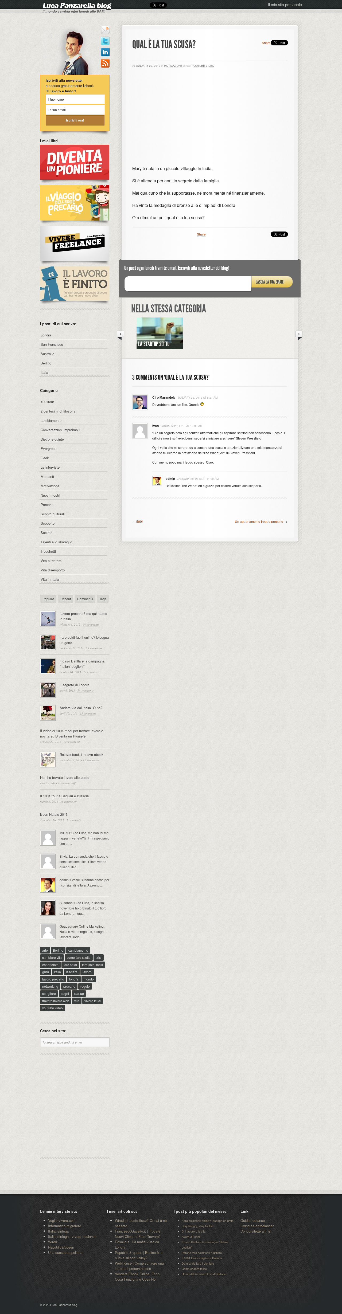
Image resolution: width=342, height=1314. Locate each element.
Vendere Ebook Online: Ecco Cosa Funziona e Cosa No (137, 1276)
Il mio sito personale (285, 4)
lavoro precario (53, 979)
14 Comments (85, 690)
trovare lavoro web (55, 1000)
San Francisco (52, 344)
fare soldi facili (92, 964)
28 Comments (94, 648)
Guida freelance (252, 1220)
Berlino (46, 363)
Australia (47, 353)
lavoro (87, 972)
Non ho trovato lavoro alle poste (64, 777)
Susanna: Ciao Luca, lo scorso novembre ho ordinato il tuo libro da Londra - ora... (83, 908)
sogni (65, 993)
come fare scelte (79, 957)
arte (45, 950)
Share (266, 42)
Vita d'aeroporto (53, 569)
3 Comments (73, 820)
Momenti (47, 476)
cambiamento (51, 420)
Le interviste (50, 467)
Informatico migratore (64, 1225)
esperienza (50, 964)
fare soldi (70, 964)
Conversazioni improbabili (60, 429)
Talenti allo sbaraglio (56, 541)
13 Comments (88, 713)
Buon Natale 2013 (54, 814)
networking (50, 986)
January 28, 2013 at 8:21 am (197, 397)
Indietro (120, 335)
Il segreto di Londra (74, 684)
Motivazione (173, 66)
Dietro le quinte (52, 439)
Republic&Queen (61, 1247)
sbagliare (49, 993)
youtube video (203, 66)
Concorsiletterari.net (255, 1231)
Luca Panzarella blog (63, 1305)
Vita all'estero (51, 560)
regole (85, 986)
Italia (44, 372)
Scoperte (48, 523)
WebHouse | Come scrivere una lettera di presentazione (139, 1266)
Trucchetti (48, 551)
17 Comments (91, 672)
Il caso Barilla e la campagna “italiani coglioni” (82, 663)
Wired (52, 1241)
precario (69, 986)
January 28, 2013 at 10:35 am (181, 426)
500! (139, 521)
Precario (47, 504)
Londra (46, 335)
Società (46, 532)
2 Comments (92, 760)
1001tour (47, 401)
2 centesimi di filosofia (58, 411)
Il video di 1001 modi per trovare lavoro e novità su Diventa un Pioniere (71, 733)
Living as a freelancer (257, 1225)
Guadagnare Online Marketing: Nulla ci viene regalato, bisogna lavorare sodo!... (83, 931)
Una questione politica (65, 1252)
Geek (45, 457)
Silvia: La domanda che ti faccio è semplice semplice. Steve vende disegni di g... (84, 861)
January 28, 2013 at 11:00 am (198, 479)
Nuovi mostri (50, 495)
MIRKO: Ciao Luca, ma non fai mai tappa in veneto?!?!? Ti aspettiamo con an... (85, 838)
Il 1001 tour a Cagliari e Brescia (64, 795)
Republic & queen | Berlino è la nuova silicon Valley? (138, 1255)
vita (76, 1000)
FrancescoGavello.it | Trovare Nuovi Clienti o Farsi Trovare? (138, 1234)
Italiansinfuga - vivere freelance (72, 1236)
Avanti (299, 335)
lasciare (71, 972)
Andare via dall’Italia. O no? (81, 707)
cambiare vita (52, 957)
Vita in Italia (50, 579)
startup (79, 993)
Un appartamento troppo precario (259, 521)
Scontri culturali (53, 513)
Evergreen (48, 448)
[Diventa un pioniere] (74, 182)
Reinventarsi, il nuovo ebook (81, 754)
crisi (99, 957)
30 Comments (91, 624)
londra (74, 979)
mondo (89, 979)
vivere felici (92, 1000)
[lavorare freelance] (74, 263)
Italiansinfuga (58, 1231)
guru (45, 972)
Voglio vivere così (62, 1220)
